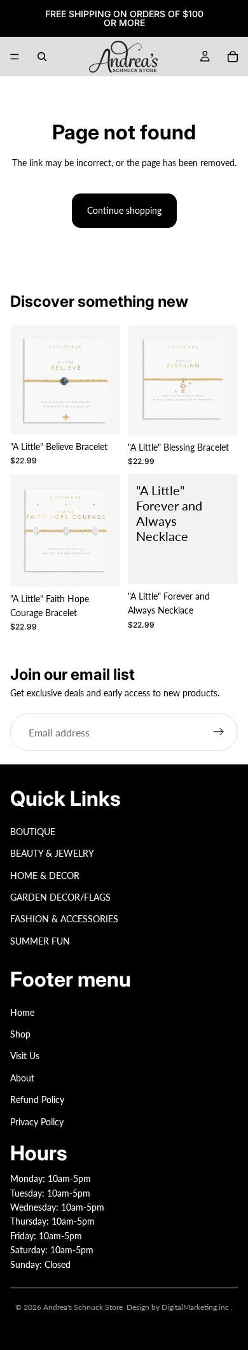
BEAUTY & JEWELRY (52, 853)
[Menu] (14, 56)
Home (22, 1012)
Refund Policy (37, 1099)
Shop (20, 1034)
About (22, 1077)
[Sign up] (218, 732)
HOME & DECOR (44, 875)
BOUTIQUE (32, 831)
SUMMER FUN (40, 941)
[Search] (42, 57)
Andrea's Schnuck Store (83, 1307)
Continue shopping (124, 210)
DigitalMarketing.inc (196, 1307)
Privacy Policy (37, 1121)
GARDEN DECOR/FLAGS (60, 897)
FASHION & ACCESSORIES (64, 918)
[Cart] (233, 57)
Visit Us (24, 1056)
